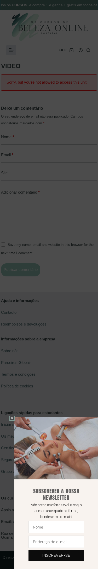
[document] (49, 284)
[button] (12, 418)
